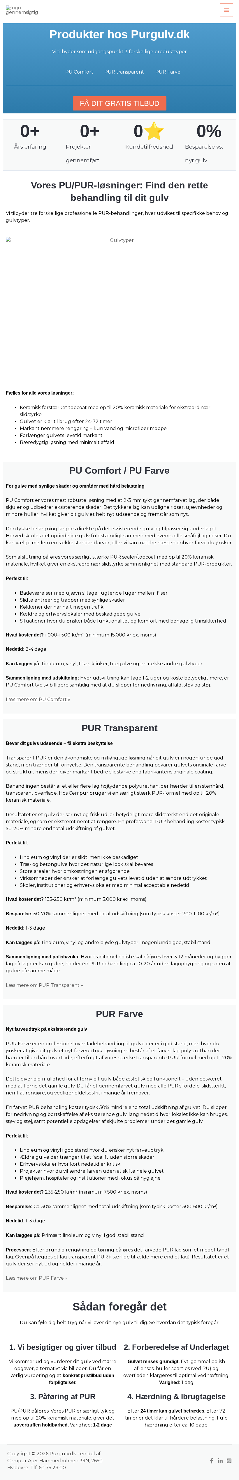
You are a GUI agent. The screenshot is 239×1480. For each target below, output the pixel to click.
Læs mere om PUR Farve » (36, 1278)
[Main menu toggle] (226, 10)
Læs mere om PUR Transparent (43, 985)
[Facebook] (211, 1460)
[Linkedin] (220, 1460)
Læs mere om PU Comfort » (38, 699)
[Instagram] (229, 1460)
